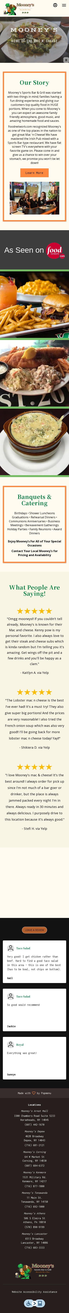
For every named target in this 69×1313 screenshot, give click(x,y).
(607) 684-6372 (34, 1165)
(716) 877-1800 (34, 1186)
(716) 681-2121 (34, 1145)
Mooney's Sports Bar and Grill (34, 1271)
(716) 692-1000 (34, 1206)
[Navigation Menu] (64, 5)
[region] (34, 883)
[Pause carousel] (66, 60)
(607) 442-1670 (34, 1124)
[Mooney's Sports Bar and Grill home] (19, 9)
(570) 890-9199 (34, 1227)
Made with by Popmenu (27, 1093)
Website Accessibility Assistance (34, 1291)
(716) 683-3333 (34, 1247)
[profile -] (55, 5)
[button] (34, 304)
